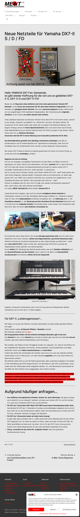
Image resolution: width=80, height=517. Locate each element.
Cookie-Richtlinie (43, 513)
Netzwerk (28, 11)
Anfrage (28, 332)
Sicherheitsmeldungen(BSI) (32, 485)
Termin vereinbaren (11, 483)
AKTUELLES (27, 483)
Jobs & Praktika (10, 493)
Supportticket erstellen (12, 485)
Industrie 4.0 (42, 11)
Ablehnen (53, 509)
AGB (61, 490)
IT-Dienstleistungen (12, 11)
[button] (76, 494)
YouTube (7, 503)
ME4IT (44, 483)
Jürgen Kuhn (46, 488)
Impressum (63, 513)
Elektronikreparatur (69, 444)
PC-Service (57, 11)
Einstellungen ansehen (69, 509)
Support (22, 15)
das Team (45, 485)
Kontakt (33, 15)
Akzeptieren (36, 509)
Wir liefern (9, 15)
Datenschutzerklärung (54, 513)
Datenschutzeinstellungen (68, 485)
